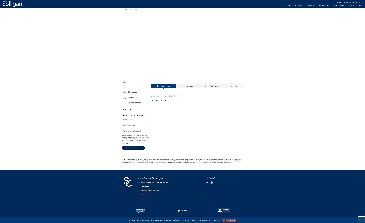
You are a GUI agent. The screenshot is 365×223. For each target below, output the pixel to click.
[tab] (163, 86)
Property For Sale (323, 5)
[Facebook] (212, 182)
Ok (223, 220)
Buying (342, 5)
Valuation (351, 5)
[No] (362, 220)
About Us (311, 5)
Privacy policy (231, 220)
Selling (334, 5)
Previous (118, 46)
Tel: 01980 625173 (349, 2)
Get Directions (142, 194)
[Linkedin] (207, 182)
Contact (359, 5)
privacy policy (144, 140)
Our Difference (300, 5)
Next (247, 46)
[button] (130, 9)
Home (289, 5)
